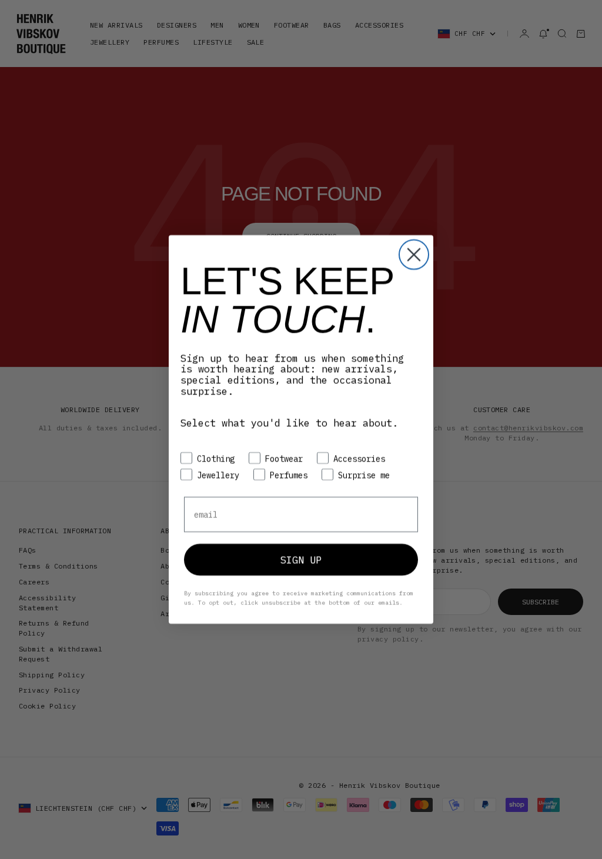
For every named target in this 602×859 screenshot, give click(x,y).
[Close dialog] (414, 254)
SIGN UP (301, 559)
